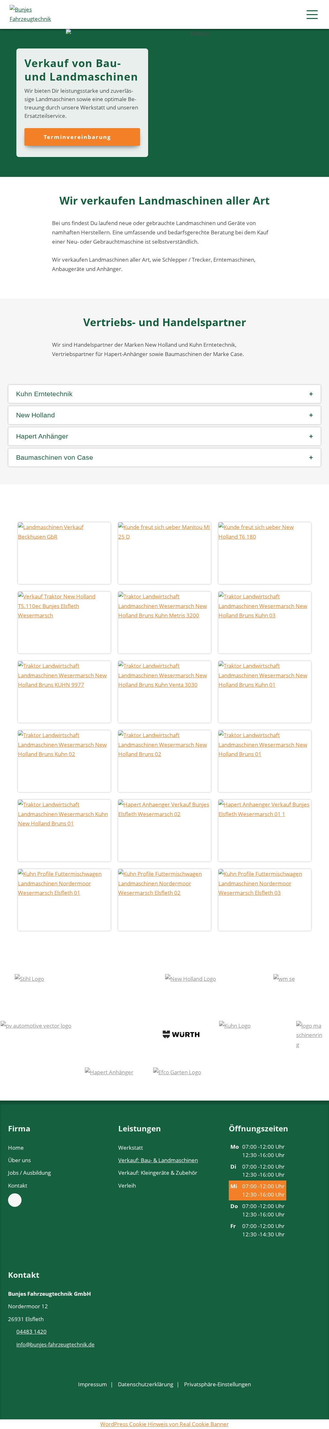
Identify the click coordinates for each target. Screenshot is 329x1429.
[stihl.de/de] (80, 987)
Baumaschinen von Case (54, 457)
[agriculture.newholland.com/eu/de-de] (209, 987)
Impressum (92, 1384)
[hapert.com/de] (109, 1081)
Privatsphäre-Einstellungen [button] (217, 1384)
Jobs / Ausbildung (29, 1172)
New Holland (35, 415)
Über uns (19, 1160)
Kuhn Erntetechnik (44, 393)
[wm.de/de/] (294, 987)
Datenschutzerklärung (145, 1384)
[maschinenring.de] (309, 1034)
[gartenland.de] (198, 1081)
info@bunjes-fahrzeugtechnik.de (55, 1344)
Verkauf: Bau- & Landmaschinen (158, 1160)
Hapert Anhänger (42, 436)
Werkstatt (130, 1147)
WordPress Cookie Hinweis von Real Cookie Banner (164, 1424)
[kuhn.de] (245, 1034)
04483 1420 (31, 1331)
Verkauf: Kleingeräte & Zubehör (157, 1172)
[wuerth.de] (181, 1034)
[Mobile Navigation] (312, 14)
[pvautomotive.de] (72, 1034)
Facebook (36, 1199)
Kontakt (17, 1185)
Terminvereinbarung (78, 137)
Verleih (127, 1185)
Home (16, 1147)
